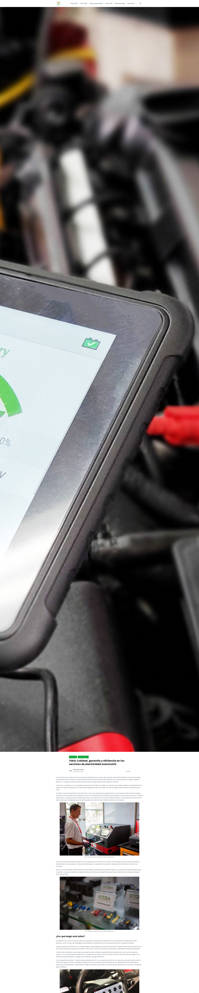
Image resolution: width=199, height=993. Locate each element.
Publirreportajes (83, 757)
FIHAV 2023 (73, 757)
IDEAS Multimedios (78, 769)
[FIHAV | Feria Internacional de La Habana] (58, 3)
